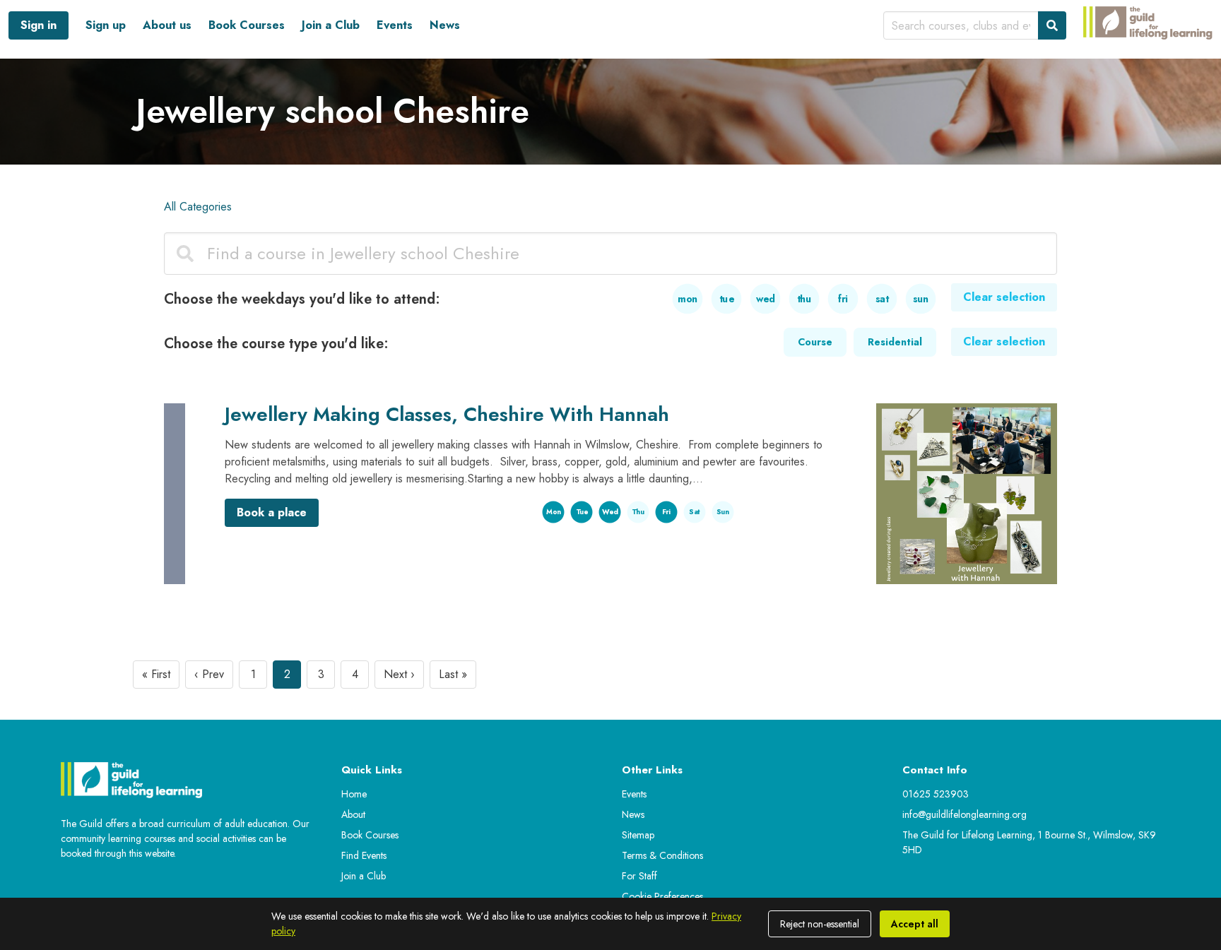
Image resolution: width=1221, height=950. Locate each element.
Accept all (914, 924)
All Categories (198, 206)
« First (156, 674)
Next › (399, 674)
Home (354, 794)
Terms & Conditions (662, 855)
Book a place (272, 512)
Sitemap (638, 835)
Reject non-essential (819, 924)
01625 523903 (935, 794)
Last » (453, 674)
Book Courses (246, 25)
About (353, 814)
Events (395, 25)
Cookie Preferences (662, 896)
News (445, 25)
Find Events (364, 855)
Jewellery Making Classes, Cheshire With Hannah (447, 414)
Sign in (38, 25)
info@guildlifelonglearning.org (964, 814)
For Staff (639, 876)
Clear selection (1004, 297)
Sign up (105, 25)
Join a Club (331, 25)
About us (167, 25)
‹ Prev (209, 674)
